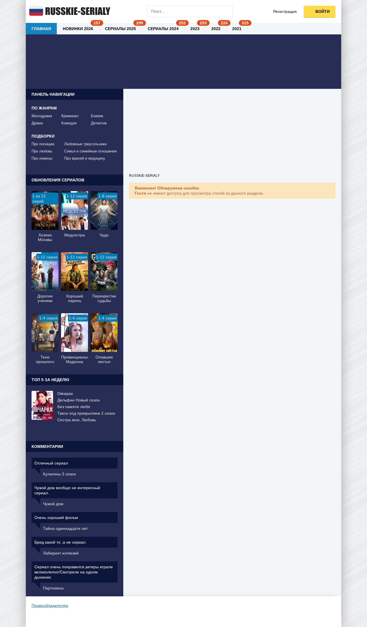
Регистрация (285, 11)
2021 (236, 28)
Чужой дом (53, 503)
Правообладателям (50, 605)
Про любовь (42, 151)
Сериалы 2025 (120, 28)
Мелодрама (42, 116)
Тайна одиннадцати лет (65, 528)
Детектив (99, 123)
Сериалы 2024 (163, 28)
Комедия (69, 123)
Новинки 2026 (78, 28)
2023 (195, 28)
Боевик (97, 116)
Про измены (42, 158)
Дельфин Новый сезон (78, 400)
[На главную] (69, 11)
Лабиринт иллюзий (61, 553)
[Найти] (227, 11)
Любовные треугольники (85, 144)
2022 (215, 28)
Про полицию (43, 144)
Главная (41, 28)
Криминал (70, 116)
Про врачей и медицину (84, 158)
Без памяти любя (73, 406)
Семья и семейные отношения (90, 151)
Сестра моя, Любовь (76, 420)
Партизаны (53, 588)
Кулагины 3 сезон (59, 474)
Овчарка (65, 393)
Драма (37, 123)
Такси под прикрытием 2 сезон (86, 413)
